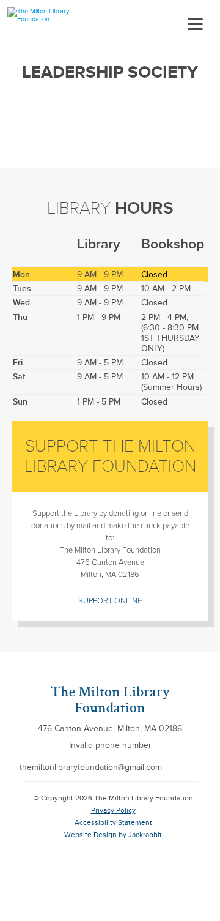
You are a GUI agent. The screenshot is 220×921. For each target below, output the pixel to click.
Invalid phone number (110, 745)
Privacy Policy (113, 810)
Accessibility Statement (113, 822)
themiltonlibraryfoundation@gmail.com (91, 767)
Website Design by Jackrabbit (113, 835)
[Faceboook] (197, 766)
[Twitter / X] (178, 766)
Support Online (110, 601)
